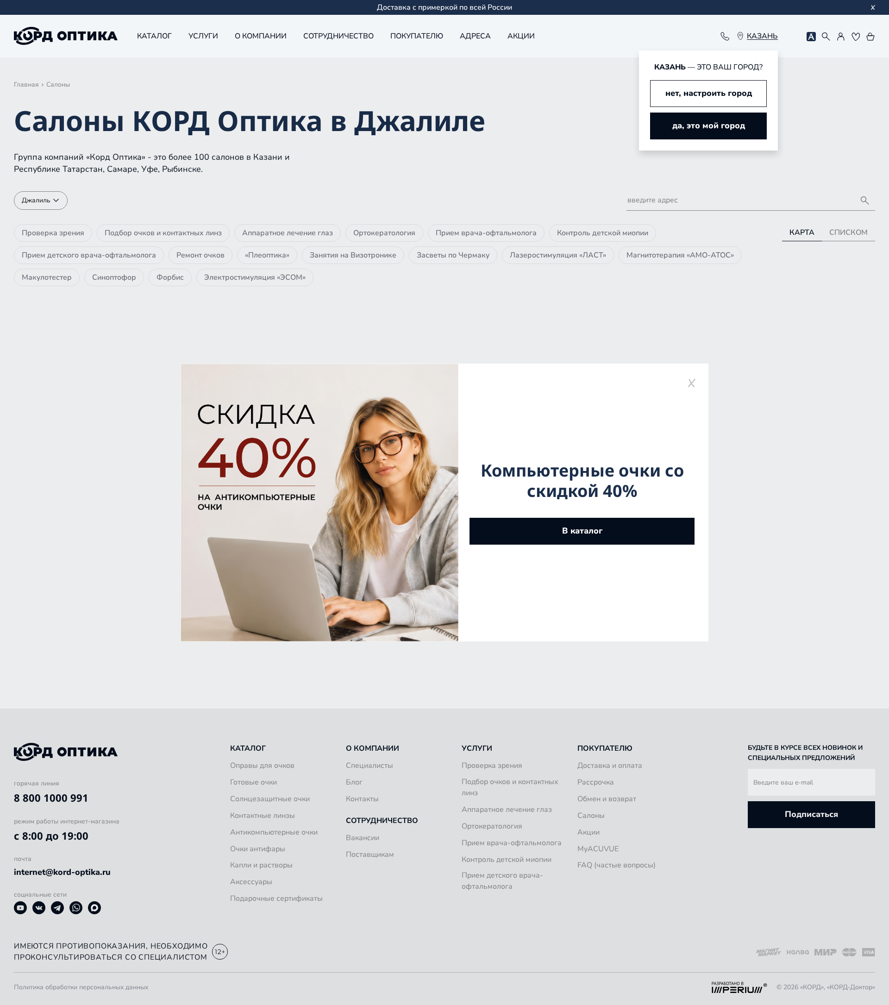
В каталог (582, 530)
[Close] (691, 383)
